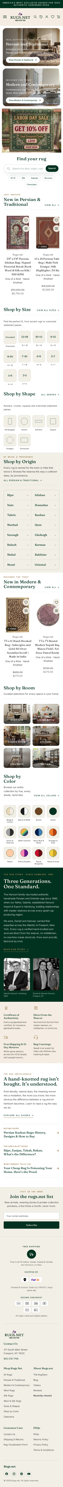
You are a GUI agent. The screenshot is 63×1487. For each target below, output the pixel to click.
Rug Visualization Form (16, 1444)
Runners (48, 178)
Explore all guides (17, 1115)
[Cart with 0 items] (58, 17)
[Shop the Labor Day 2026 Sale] (31, 131)
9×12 (13, 178)
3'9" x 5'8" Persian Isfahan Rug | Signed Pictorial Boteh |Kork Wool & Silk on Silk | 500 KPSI (17, 266)
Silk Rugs (8, 1395)
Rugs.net (10, 1466)
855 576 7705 (11, 1358)
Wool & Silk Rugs (12, 1401)
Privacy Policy (40, 1444)
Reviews (37, 1390)
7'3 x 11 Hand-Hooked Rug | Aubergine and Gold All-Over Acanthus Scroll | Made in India (17, 648)
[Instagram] (14, 1474)
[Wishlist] (52, 17)
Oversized (31, 184)
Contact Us (9, 1434)
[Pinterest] (21, 1474)
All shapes (48, 394)
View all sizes (46, 310)
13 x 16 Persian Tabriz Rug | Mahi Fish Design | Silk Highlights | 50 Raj (48, 264)
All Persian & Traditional (21, 480)
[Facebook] (7, 1474)
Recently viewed (42, 1395)
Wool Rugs (9, 1390)
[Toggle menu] (5, 17)
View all (50, 205)
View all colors (45, 795)
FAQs (36, 1434)
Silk (23, 178)
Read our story (14, 949)
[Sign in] (47, 17)
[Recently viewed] (41, 17)
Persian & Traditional (14, 1380)
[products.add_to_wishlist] (26, 220)
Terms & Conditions (43, 1450)
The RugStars (40, 1374)
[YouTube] (29, 1474)
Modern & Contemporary (17, 1385)
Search (52, 168)
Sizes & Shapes (12, 1406)
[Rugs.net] (31, 1334)
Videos (37, 1385)
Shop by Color (11, 1411)
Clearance (9, 1416)
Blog (35, 1380)
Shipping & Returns (13, 1439)
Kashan (34, 178)
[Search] (35, 17)
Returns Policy (40, 1439)
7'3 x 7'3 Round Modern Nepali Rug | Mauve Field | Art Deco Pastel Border (48, 646)
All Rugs (8, 1374)
